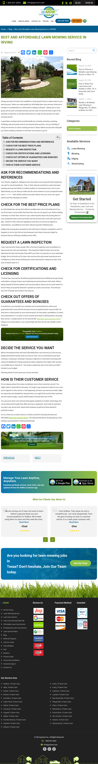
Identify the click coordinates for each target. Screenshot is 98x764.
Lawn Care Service (10, 617)
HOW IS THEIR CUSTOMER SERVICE (23, 165)
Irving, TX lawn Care (59, 687)
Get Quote (77, 21)
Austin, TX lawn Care (11, 691)
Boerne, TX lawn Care (11, 695)
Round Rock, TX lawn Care (62, 713)
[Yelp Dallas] (38, 646)
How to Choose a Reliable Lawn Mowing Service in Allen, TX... (87, 72)
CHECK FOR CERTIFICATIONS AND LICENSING (28, 153)
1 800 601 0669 (13, 2)
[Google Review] (38, 618)
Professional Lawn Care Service (15, 628)
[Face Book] (38, 639)
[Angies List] (38, 611)
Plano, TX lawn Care (59, 705)
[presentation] (45, 539)
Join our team (63, 21)
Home (14, 21)
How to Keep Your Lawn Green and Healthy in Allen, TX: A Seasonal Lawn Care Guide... (87, 89)
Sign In (89, 3)
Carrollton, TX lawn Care (12, 698)
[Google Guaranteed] (38, 632)
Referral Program (9, 639)
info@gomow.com (50, 745)
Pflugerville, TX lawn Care (61, 702)
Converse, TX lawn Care (12, 709)
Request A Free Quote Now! (81, 217)
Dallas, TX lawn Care (10, 716)
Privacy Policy (8, 657)
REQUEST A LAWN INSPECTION (21, 149)
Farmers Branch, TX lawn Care (14, 720)
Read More (24, 522)
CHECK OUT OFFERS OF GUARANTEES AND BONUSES (32, 157)
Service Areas (23, 21)
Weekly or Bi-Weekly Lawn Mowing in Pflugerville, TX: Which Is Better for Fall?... (87, 106)
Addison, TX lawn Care (11, 684)
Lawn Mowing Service (11, 613)
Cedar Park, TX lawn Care (12, 702)
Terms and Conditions (11, 660)
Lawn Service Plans (10, 631)
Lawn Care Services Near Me (13, 621)
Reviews (6, 653)
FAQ (52, 21)
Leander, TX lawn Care (60, 695)
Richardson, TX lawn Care (61, 709)
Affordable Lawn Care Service (14, 624)
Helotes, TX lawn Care (11, 727)
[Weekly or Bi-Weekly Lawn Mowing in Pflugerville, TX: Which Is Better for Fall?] (72, 103)
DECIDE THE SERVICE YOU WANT (22, 161)
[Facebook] (62, 3)
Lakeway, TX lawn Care (60, 691)
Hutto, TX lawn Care (59, 684)
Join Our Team (80, 563)
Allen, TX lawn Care (10, 687)
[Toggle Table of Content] (57, 138)
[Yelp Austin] (38, 653)
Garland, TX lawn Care (11, 723)
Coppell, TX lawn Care (11, 713)
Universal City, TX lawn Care (62, 723)
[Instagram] (70, 3)
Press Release (8, 646)
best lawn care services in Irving (48, 319)
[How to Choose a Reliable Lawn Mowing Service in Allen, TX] (72, 70)
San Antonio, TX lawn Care (62, 716)
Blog (78, 3)
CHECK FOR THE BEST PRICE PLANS (23, 145)
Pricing (46, 21)
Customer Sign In (9, 664)
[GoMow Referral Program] (85, 20)
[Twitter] (66, 3)
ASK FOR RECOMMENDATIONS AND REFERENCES (30, 142)
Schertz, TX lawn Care (60, 720)
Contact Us (36, 21)
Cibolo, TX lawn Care (11, 705)
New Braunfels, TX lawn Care (63, 698)
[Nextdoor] (38, 625)
